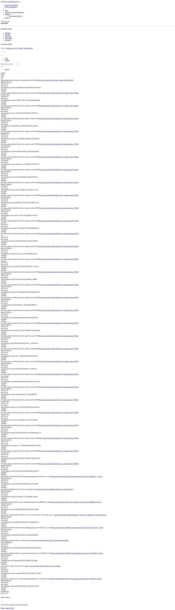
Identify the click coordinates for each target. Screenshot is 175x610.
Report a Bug (11, 48)
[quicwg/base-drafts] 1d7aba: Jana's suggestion (46, 566)
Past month (8, 38)
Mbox (3, 608)
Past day (7, 35)
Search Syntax (9, 12)
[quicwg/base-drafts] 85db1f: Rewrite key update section (55, 489)
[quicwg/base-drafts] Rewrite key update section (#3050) (55, 80)
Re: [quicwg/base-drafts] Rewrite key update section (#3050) (59, 93)
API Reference (19, 12)
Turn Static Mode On (15, 16)
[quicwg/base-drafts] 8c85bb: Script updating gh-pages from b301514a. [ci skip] (77, 528)
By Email (20, 48)
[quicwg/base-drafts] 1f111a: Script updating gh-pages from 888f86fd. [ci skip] (76, 502)
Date (6, 58)
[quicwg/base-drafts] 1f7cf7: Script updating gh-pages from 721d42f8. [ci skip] (76, 579)
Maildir (7, 608)
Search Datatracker (11, 7)
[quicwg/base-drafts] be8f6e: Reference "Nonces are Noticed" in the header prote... (80, 515)
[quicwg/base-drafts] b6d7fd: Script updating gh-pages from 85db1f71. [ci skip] (77, 476)
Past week (8, 36)
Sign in (7, 18)
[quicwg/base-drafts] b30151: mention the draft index (52, 540)
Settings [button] (7, 14)
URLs (12, 608)
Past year (8, 40)
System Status (28, 48)
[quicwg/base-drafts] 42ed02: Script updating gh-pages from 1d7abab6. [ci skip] (77, 553)
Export (7, 69)
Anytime (7, 33)
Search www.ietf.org (11, 5)
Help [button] (6, 10)
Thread (7, 60)
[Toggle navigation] (20, 2)
